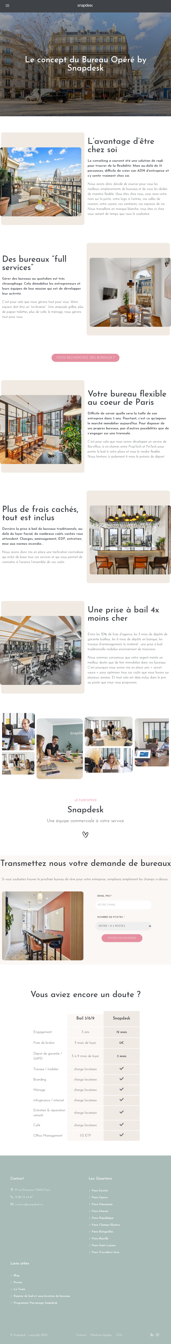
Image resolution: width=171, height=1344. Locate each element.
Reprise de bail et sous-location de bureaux (42, 1296)
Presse (18, 1282)
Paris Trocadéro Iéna (105, 1252)
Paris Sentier (100, 1190)
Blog (16, 1275)
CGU (119, 1335)
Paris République (103, 1218)
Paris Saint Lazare (104, 1245)
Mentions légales (101, 1335)
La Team (19, 1289)
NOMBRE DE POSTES (111, 917)
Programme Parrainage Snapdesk (35, 1303)
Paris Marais (100, 1211)
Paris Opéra (100, 1197)
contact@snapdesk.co (29, 1204)
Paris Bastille (100, 1238)
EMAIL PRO (104, 896)
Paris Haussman (102, 1204)
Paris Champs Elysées (106, 1224)
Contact (81, 1335)
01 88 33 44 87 (24, 1197)
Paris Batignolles (102, 1231)
